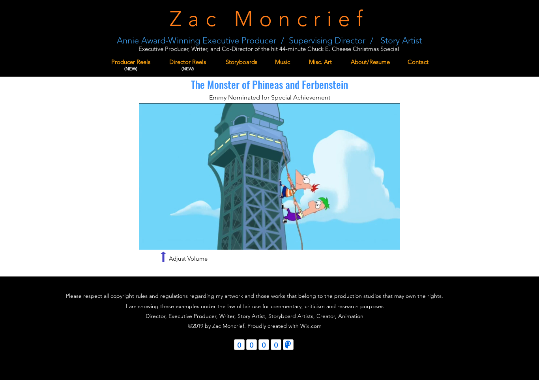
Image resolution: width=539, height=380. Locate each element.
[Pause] (149, 239)
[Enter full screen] (389, 239)
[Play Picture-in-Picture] (376, 239)
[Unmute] (163, 239)
